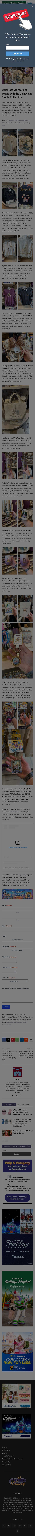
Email (7, 44)
